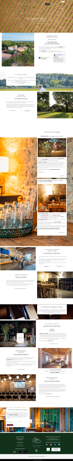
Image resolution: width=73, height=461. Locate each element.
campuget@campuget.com (20, 445)
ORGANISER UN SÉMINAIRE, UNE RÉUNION (52, 396)
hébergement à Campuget (18, 359)
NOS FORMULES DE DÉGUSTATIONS (20, 288)
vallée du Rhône (55, 46)
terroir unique (29, 106)
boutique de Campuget (44, 256)
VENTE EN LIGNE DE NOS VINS (59, 266)
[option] (18, 258)
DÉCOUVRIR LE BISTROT (53, 343)
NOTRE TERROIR (12, 110)
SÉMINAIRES (43, 4)
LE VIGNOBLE (18, 4)
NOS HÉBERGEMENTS (21, 369)
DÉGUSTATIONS (28, 4)
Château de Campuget (45, 57)
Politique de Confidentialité (40, 456)
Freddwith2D (58, 54)
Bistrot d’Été (40, 159)
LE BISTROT (33, 4)
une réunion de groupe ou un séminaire (46, 387)
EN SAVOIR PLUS (61, 232)
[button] (0, 257)
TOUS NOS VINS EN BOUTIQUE (46, 266)
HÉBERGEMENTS (37, 4)
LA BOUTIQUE (23, 4)
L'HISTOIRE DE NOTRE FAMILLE (27, 111)
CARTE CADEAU (47, 4)
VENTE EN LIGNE (53, 4)
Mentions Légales (31, 456)
